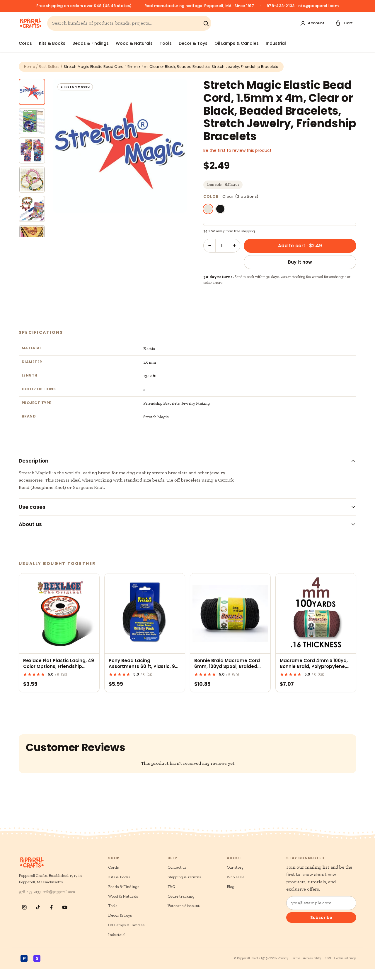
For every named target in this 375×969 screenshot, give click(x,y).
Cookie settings (345, 958)
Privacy (283, 958)
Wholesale (235, 876)
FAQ (171, 886)
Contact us (177, 867)
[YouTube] (64, 907)
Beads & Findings (90, 43)
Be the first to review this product (237, 150)
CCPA (328, 958)
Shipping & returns (184, 876)
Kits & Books (52, 43)
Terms (295, 958)
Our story (235, 867)
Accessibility (312, 958)
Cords (25, 43)
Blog (230, 886)
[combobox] (126, 23)
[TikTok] (37, 907)
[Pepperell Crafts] (30, 23)
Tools (166, 43)
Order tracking (181, 896)
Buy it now (300, 262)
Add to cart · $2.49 (300, 246)
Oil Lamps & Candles (236, 43)
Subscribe (321, 917)
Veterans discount (184, 905)
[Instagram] (24, 907)
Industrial (276, 43)
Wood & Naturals (134, 43)
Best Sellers (49, 66)
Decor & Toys (193, 43)
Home (29, 66)
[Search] (206, 23)
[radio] (208, 209)
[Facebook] (51, 907)
